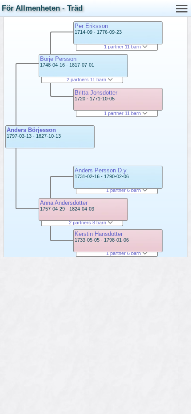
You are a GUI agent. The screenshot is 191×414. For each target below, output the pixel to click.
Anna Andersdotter (64, 202)
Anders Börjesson (31, 130)
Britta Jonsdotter (96, 92)
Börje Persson (58, 59)
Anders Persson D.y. (101, 170)
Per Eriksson (91, 26)
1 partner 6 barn (124, 190)
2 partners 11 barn (87, 79)
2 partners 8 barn (88, 222)
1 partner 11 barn (123, 46)
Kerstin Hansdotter (99, 234)
